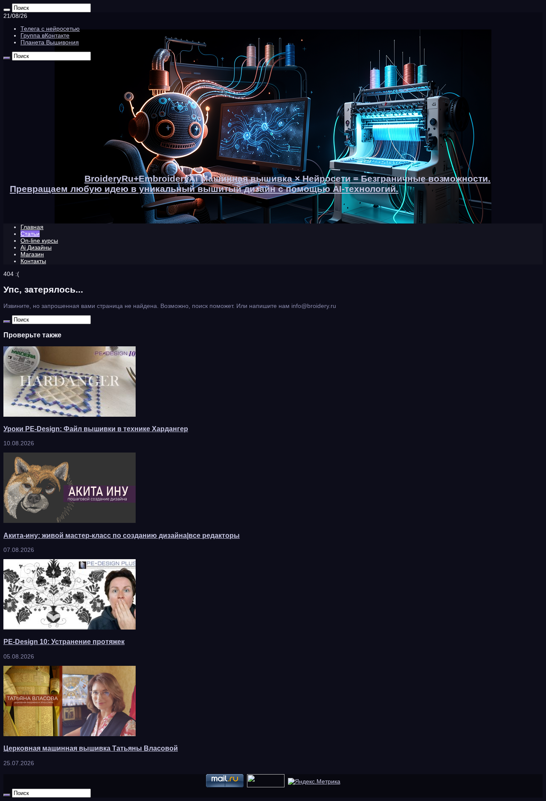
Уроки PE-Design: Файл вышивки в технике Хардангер (95, 428)
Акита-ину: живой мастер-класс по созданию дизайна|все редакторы (121, 535)
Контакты (33, 261)
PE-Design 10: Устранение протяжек (64, 641)
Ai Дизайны (36, 247)
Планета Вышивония (49, 42)
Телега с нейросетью (50, 28)
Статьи (30, 233)
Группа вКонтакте (45, 35)
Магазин (32, 254)
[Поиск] (6, 10)
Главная (32, 226)
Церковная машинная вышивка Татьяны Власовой (90, 748)
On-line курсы (39, 240)
